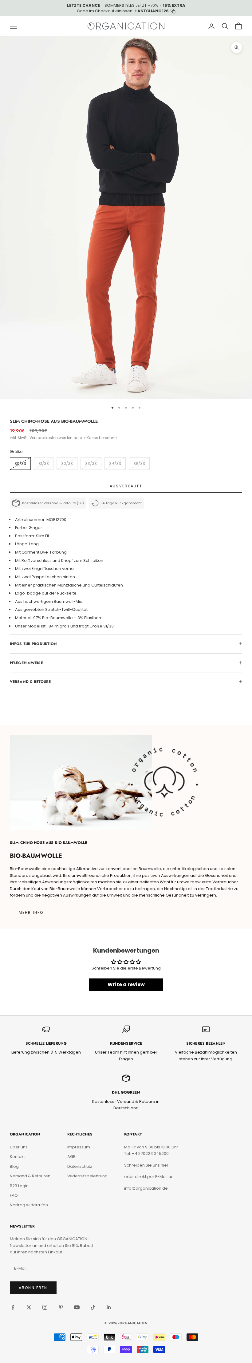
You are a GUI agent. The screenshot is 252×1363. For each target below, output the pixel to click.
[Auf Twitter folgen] (29, 1307)
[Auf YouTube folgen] (77, 1307)
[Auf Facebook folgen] (13, 1307)
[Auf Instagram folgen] (45, 1307)
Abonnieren (33, 1287)
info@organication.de (146, 1188)
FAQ (14, 1195)
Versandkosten (44, 437)
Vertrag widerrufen (29, 1205)
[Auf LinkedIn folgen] (109, 1307)
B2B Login (19, 1186)
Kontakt (17, 1156)
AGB (71, 1156)
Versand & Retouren (30, 1176)
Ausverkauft (126, 486)
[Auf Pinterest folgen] (61, 1307)
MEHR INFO (31, 912)
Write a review (126, 984)
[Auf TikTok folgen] (93, 1307)
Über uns (19, 1147)
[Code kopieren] (173, 11)
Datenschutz (79, 1166)
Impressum (78, 1147)
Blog (14, 1166)
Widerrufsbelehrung (87, 1176)
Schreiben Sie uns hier (146, 1165)
